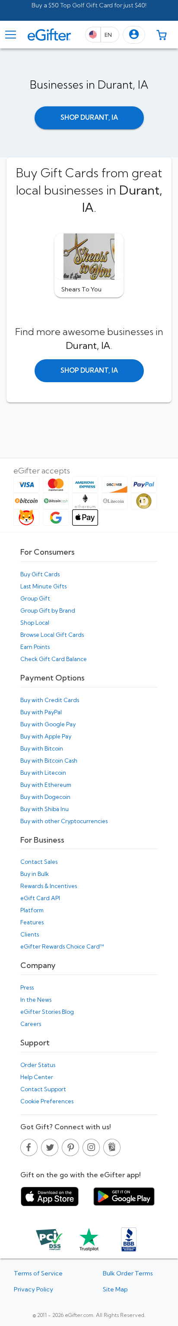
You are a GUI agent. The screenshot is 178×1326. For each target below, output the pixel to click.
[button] (134, 35)
